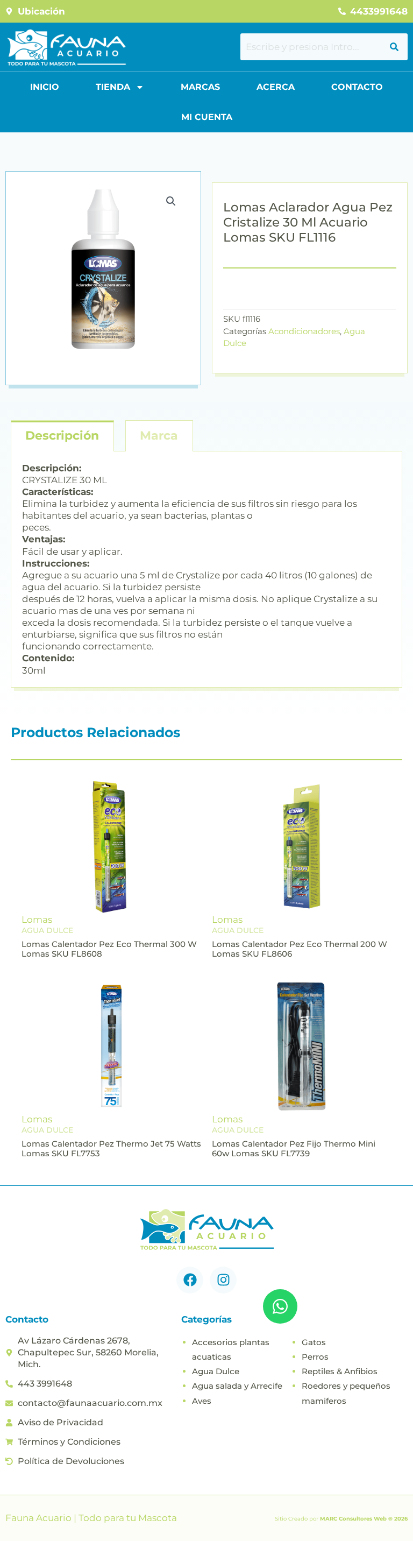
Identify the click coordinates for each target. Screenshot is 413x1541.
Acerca (276, 87)
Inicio (44, 87)
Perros (315, 1357)
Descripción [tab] (62, 435)
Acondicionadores (304, 331)
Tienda (113, 87)
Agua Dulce (215, 1371)
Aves (201, 1401)
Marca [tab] (159, 435)
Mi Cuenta (206, 117)
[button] (171, 201)
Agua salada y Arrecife (237, 1386)
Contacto (357, 87)
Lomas (37, 919)
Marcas (200, 87)
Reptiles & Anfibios (340, 1371)
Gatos (314, 1342)
